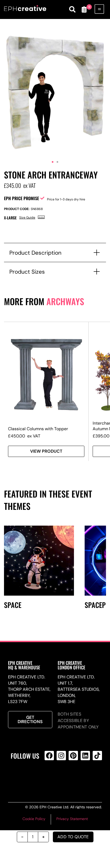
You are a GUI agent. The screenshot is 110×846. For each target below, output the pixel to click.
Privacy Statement (72, 818)
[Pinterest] (73, 755)
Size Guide (27, 217)
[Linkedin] (85, 755)
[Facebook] (49, 755)
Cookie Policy (33, 818)
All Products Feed (60, 777)
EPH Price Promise (21, 198)
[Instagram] (61, 755)
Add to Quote (73, 837)
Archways (65, 301)
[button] (52, 162)
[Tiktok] (97, 755)
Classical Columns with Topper (38, 429)
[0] (84, 9)
